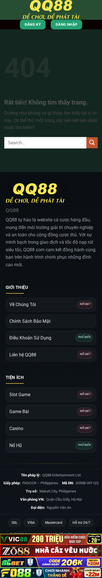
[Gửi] (92, 142)
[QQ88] (51, 10)
